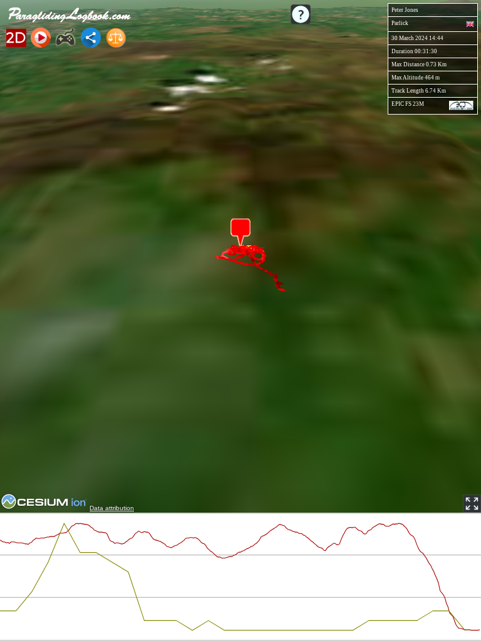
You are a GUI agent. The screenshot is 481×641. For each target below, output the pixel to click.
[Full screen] (472, 504)
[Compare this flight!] (116, 38)
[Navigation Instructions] (301, 14)
